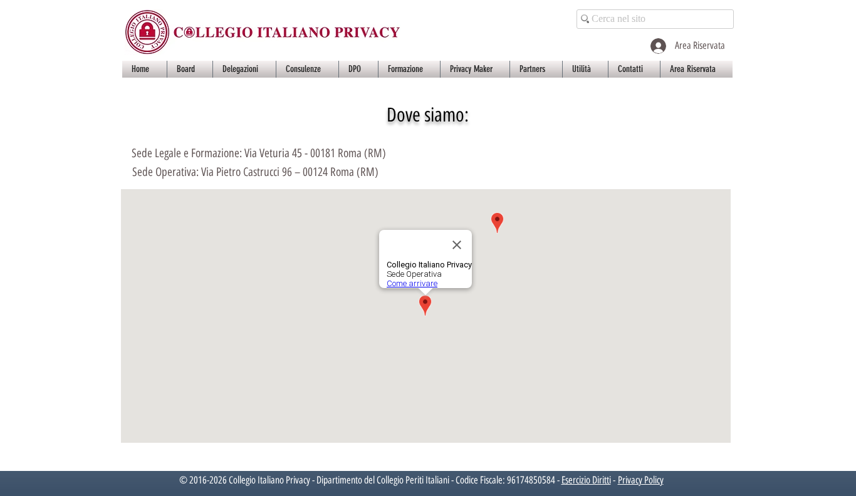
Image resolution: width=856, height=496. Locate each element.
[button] (189, 69)
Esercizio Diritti (586, 480)
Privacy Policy (641, 480)
